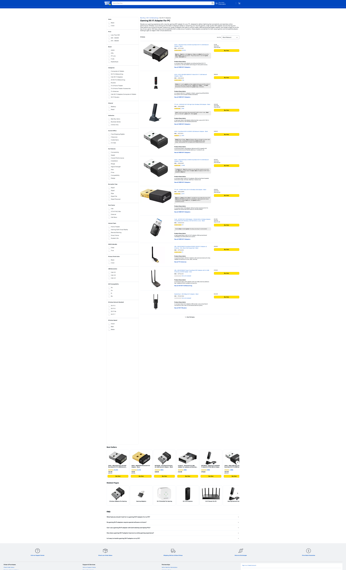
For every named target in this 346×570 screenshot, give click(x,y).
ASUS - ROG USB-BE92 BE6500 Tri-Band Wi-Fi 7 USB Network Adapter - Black (190, 75)
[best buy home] (108, 3)
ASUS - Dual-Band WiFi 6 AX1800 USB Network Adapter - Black (191, 131)
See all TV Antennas (180, 262)
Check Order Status (9, 567)
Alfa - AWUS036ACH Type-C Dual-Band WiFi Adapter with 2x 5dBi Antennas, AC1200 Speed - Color (191, 271)
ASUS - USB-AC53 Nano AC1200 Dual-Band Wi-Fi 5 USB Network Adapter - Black (191, 45)
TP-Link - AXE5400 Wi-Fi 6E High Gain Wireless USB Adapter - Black (192, 104)
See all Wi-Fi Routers (180, 308)
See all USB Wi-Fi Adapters (182, 67)
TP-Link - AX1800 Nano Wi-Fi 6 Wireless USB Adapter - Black (190, 189)
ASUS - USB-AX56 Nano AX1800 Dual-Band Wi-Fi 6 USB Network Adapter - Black (191, 160)
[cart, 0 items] (239, 3)
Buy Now (226, 50)
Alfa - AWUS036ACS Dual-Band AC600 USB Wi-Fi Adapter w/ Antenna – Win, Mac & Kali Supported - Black (190, 247)
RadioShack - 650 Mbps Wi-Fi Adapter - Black (186, 294)
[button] (221, 3)
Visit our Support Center (89, 567)
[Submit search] (212, 3)
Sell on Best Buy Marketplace (169, 567)
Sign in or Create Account (249, 565)
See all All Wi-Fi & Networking (183, 285)
